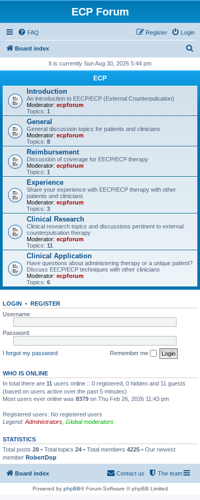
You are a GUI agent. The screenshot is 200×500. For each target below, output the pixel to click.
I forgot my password (30, 353)
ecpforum (70, 105)
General (39, 122)
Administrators (43, 422)
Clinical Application (59, 256)
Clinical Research (55, 219)
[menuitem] (28, 32)
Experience (45, 182)
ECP (100, 78)
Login (12, 303)
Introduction (47, 91)
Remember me (130, 353)
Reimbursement (53, 152)
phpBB (72, 488)
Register (45, 303)
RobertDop (41, 457)
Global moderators (90, 422)
